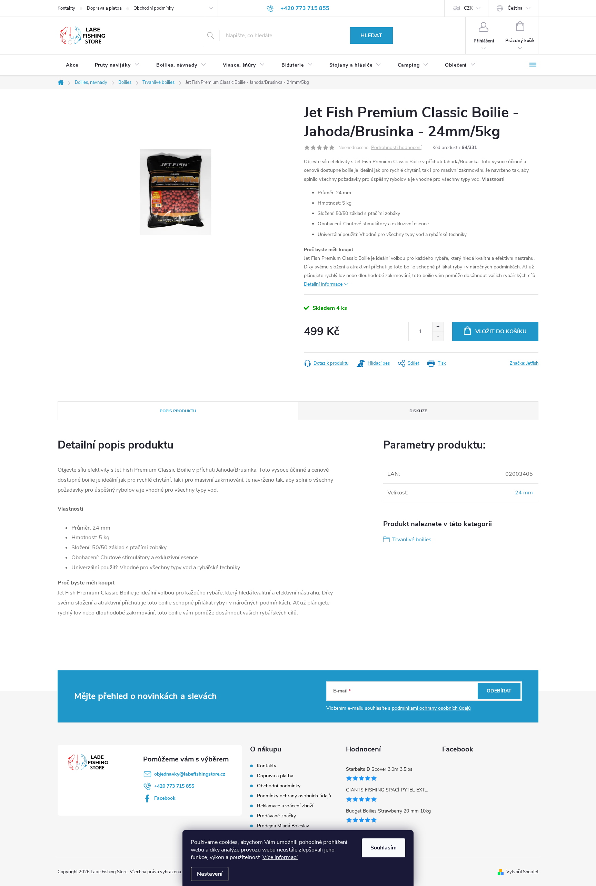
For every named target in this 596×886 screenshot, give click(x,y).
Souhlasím (383, 847)
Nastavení (209, 874)
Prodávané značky (276, 816)
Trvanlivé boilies (411, 539)
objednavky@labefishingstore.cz (189, 774)
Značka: (524, 363)
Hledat (371, 35)
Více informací (280, 857)
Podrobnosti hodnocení (396, 148)
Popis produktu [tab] (178, 411)
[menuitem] (72, 65)
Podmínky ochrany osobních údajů (294, 796)
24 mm (524, 492)
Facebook (165, 798)
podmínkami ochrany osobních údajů (431, 708)
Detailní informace (323, 284)
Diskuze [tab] (418, 411)
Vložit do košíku (501, 331)
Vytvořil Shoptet (522, 872)
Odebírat (499, 691)
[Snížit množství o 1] (438, 336)
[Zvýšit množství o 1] (438, 327)
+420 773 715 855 (174, 786)
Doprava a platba (104, 8)
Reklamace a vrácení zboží (285, 806)
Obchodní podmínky (153, 8)
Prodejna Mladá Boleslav (283, 826)
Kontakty (66, 8)
